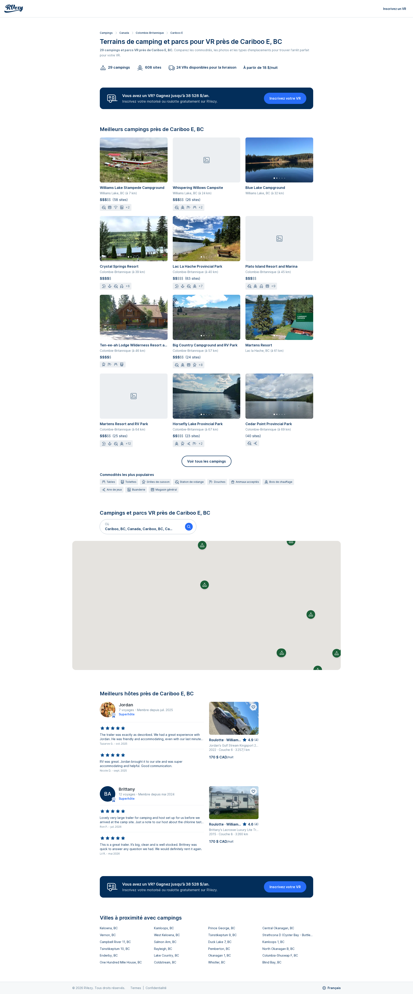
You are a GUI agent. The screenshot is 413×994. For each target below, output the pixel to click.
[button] (141, 526)
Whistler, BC (216, 962)
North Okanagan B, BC (278, 949)
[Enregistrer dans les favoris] (253, 707)
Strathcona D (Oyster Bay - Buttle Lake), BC (287, 935)
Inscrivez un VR (394, 9)
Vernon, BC (108, 935)
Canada (124, 32)
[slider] (113, 728)
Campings (106, 32)
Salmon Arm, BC (165, 942)
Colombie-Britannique (150, 32)
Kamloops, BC (164, 928)
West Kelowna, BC (167, 935)
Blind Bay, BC (271, 962)
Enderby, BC (109, 955)
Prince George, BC (221, 928)
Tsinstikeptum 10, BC (115, 949)
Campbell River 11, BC (115, 942)
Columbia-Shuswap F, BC (280, 955)
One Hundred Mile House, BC (121, 962)
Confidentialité (156, 988)
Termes (135, 988)
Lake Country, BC (166, 955)
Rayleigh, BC (163, 949)
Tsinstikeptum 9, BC (222, 935)
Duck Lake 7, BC (219, 942)
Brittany (127, 789)
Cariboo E (176, 32)
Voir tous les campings (206, 461)
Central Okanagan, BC (278, 928)
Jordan (126, 704)
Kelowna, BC (109, 928)
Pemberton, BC (219, 949)
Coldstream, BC (165, 962)
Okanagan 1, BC (219, 955)
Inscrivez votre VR (285, 98)
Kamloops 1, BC (273, 942)
